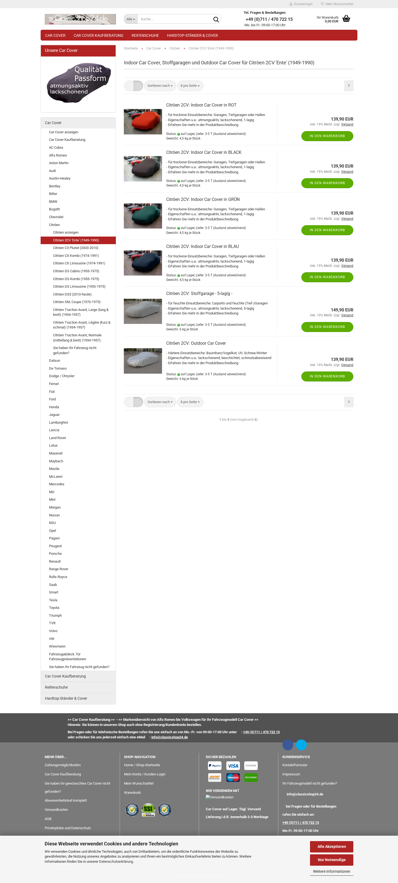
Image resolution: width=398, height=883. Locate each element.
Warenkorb (132, 793)
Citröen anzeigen (66, 232)
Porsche (55, 554)
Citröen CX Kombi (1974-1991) (76, 256)
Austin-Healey (59, 178)
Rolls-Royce (58, 577)
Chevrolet (56, 217)
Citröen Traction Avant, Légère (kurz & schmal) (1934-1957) (81, 325)
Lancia (54, 430)
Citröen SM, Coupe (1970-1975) (77, 302)
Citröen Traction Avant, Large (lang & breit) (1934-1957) (81, 312)
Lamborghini (58, 422)
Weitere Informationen (331, 871)
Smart (53, 592)
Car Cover (55, 35)
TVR (52, 623)
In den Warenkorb (327, 136)
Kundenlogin (302, 4)
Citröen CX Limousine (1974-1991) (79, 263)
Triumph (55, 615)
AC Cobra (56, 147)
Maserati (56, 453)
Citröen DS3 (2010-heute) (72, 294)
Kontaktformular (294, 765)
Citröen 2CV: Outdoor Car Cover (196, 343)
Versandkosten (56, 810)
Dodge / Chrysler (61, 376)
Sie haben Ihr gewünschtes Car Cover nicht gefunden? (77, 787)
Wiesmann (57, 646)
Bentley (54, 186)
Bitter (53, 194)
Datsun (54, 360)
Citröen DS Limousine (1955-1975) (79, 286)
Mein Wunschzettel (338, 4)
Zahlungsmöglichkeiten (63, 765)
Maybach (56, 461)
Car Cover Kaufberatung (98, 35)
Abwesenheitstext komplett (66, 800)
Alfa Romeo (58, 155)
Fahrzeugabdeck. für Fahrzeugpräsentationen (67, 656)
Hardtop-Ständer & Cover (192, 35)
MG (51, 492)
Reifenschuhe (145, 35)
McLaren (56, 476)
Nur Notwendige (332, 860)
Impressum (291, 774)
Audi (52, 171)
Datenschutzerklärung (116, 861)
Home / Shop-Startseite (142, 765)
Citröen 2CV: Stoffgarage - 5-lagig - (199, 293)
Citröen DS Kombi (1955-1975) (76, 279)
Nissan (54, 515)
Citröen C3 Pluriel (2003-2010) (76, 248)
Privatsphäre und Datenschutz (68, 828)
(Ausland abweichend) (229, 134)
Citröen (54, 225)
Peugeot (55, 546)
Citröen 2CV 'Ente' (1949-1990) (76, 240)
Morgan (55, 507)
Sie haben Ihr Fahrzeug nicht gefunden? (74, 350)
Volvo (53, 631)
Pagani (54, 538)
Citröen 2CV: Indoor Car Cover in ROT (201, 105)
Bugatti (54, 209)
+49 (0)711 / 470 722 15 (300, 823)
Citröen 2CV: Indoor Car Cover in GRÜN (203, 199)
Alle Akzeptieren (332, 846)
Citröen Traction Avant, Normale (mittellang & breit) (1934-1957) (77, 337)
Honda (54, 407)
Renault (55, 561)
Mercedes (56, 484)
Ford (52, 399)
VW (51, 639)
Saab (53, 585)
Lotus (53, 445)
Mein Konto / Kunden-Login (144, 774)
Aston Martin (58, 163)
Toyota (54, 608)
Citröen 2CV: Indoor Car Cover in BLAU (202, 246)
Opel (52, 531)
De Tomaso (58, 368)
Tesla (53, 600)
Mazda (54, 469)
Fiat (52, 392)
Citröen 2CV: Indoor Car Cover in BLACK (204, 152)
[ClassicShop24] (80, 19)
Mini (52, 499)
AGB (48, 819)
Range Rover (58, 569)
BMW (53, 202)
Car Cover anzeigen (63, 132)
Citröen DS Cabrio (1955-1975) (76, 271)
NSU (52, 523)
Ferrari (54, 384)
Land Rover (57, 438)
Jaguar (54, 415)
